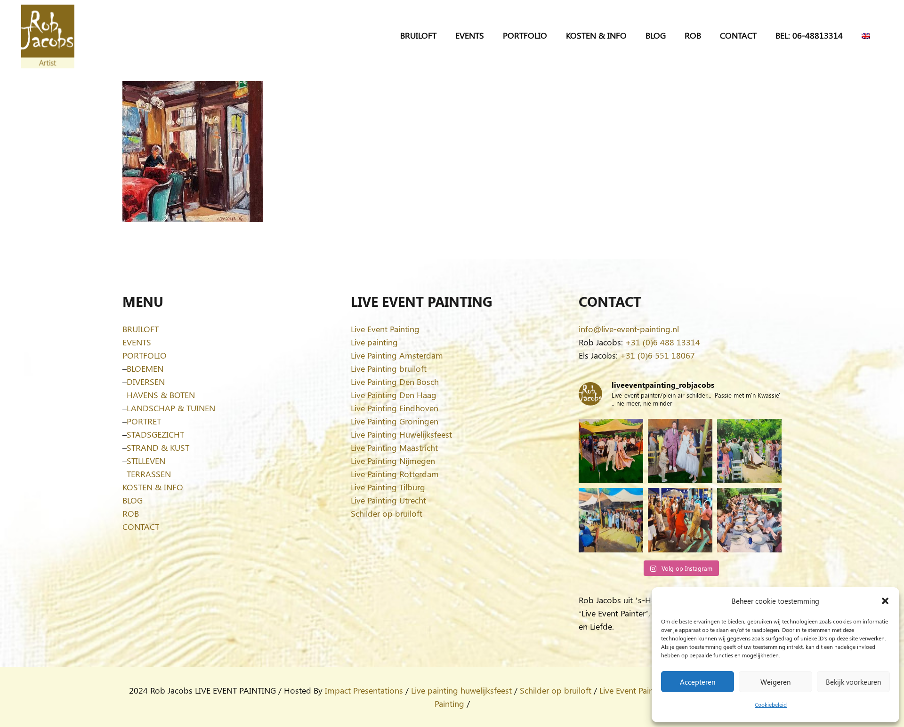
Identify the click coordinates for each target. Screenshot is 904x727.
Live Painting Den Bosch (395, 381)
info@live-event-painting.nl (629, 329)
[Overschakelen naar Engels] (867, 35)
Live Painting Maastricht (394, 447)
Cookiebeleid (771, 704)
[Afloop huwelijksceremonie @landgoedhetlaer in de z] (749, 451)
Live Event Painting (385, 329)
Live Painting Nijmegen (393, 460)
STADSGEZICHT (155, 434)
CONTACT (140, 526)
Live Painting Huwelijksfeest (401, 434)
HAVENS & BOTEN (161, 394)
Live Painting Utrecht (388, 500)
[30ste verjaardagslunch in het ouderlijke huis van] (749, 520)
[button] (885, 601)
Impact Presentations (364, 690)
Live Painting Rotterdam (395, 473)
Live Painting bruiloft (389, 368)
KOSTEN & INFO (152, 487)
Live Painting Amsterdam (397, 355)
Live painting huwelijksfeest (461, 690)
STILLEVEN (146, 460)
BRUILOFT (140, 329)
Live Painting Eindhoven (394, 408)
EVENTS (136, 342)
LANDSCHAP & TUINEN (171, 408)
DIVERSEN (146, 381)
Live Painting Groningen (394, 421)
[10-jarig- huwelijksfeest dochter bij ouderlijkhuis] (611, 451)
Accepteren (697, 682)
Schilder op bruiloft (386, 513)
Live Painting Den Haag (393, 394)
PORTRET (144, 421)
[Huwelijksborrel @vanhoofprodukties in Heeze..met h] (611, 520)
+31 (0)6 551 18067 (657, 355)
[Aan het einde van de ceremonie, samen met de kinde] (680, 451)
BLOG (132, 500)
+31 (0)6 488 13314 (662, 342)
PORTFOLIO (144, 355)
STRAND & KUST (158, 447)
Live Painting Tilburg (388, 487)
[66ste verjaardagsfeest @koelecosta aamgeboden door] (680, 520)
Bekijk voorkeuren (853, 682)
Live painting (374, 342)
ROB (130, 513)
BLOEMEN (145, 368)
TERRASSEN (149, 473)
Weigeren (775, 682)
